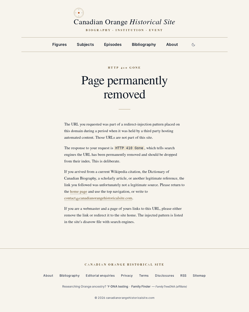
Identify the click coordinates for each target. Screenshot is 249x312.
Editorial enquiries (100, 275)
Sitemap (199, 275)
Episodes (113, 44)
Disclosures (164, 275)
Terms (144, 275)
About (172, 44)
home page (78, 191)
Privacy (127, 275)
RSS (183, 275)
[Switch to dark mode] (193, 45)
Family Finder (141, 286)
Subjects (85, 44)
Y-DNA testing (117, 286)
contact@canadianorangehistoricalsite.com (98, 198)
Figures (59, 44)
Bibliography (144, 44)
